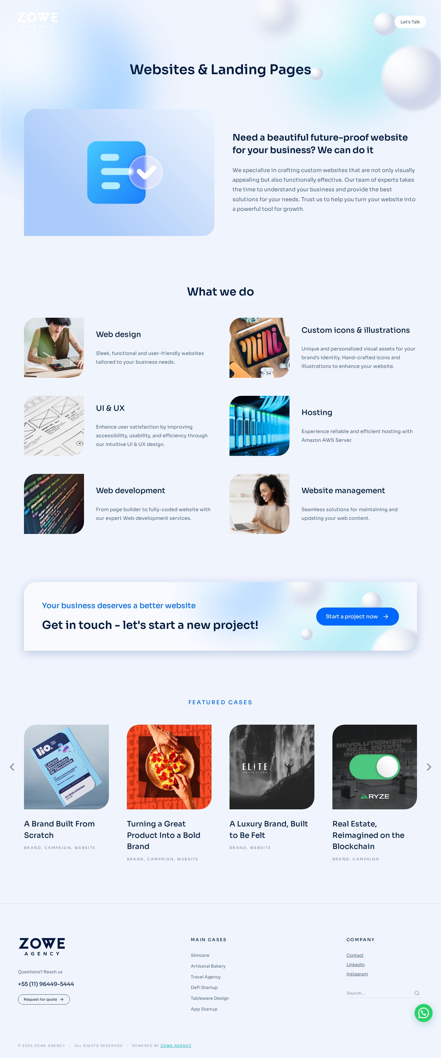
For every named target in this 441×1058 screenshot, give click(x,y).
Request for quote (40, 999)
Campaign (57, 847)
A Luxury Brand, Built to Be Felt (269, 829)
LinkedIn (355, 964)
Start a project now (352, 616)
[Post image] (66, 767)
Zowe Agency (176, 1046)
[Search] (417, 993)
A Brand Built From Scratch (59, 829)
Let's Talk (410, 22)
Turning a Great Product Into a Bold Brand (163, 835)
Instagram (357, 974)
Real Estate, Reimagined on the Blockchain (368, 835)
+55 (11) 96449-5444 (46, 984)
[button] (424, 1013)
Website (85, 847)
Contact (355, 955)
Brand (32, 847)
